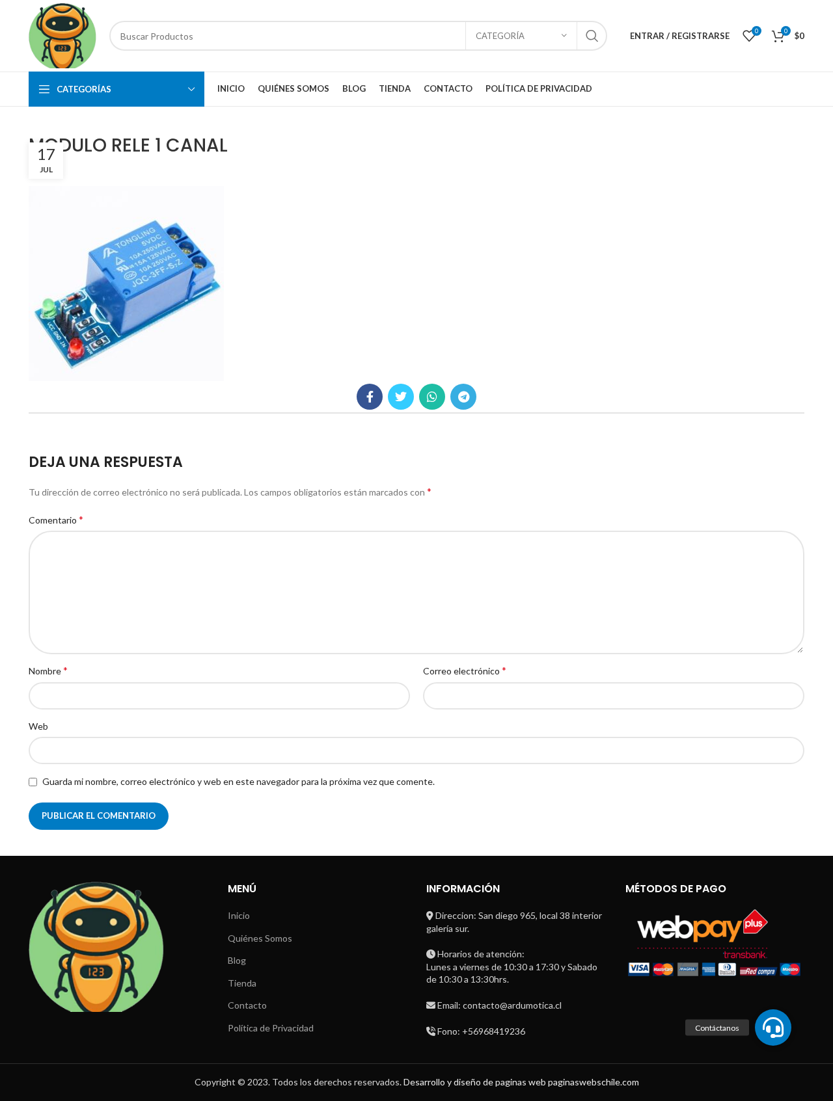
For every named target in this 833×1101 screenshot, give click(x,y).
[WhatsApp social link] (432, 397)
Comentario (56, 519)
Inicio (239, 915)
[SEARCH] (592, 36)
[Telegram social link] (463, 397)
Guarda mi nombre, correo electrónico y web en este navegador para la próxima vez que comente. (238, 781)
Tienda (242, 982)
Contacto (247, 1005)
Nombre (48, 670)
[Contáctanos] (773, 1027)
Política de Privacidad (271, 1027)
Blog (237, 960)
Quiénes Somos (260, 938)
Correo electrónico (464, 670)
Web (38, 726)
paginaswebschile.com (593, 1081)
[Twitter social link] (401, 397)
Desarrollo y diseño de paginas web (474, 1081)
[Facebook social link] (370, 397)
